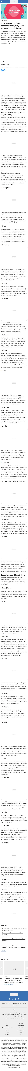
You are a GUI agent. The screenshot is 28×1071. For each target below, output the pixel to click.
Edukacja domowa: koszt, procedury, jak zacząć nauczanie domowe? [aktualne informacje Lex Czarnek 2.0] (14, 938)
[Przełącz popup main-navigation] (1, 1)
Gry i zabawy (4, 20)
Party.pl (20, 1027)
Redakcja (24, 1003)
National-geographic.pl (7, 1027)
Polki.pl (7, 1030)
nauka (3, 950)
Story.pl (20, 1034)
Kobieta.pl (7, 1025)
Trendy (6, 976)
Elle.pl (7, 1023)
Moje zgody (14, 1005)
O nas (19, 1003)
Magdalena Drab (5, 64)
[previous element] (1, 976)
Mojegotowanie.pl (21, 1025)
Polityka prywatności (12, 1003)
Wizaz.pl (21, 1032)
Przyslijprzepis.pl (20, 1030)
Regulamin (4, 1003)
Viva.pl (7, 1032)
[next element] (27, 976)
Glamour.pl (21, 1023)
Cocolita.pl (7, 1034)
